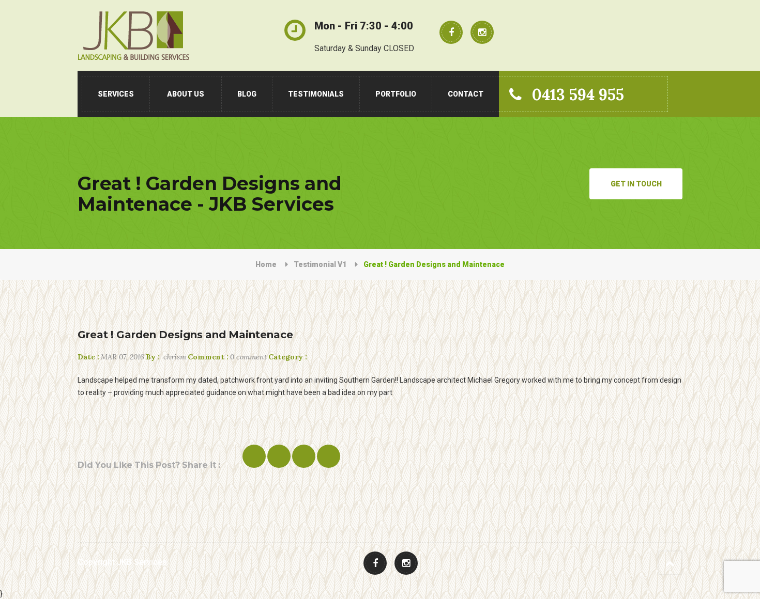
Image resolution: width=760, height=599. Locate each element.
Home (266, 264)
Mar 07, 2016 (111, 356)
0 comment (227, 356)
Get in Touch (636, 184)
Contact (465, 94)
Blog (246, 94)
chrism (166, 356)
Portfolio (395, 94)
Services (116, 94)
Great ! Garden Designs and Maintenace (185, 334)
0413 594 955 (578, 94)
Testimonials (316, 94)
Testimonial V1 (320, 264)
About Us (185, 94)
